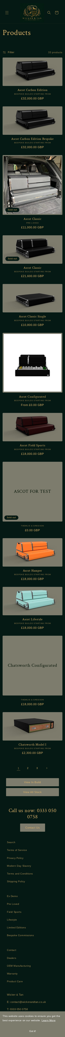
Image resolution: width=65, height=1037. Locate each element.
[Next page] (46, 768)
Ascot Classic (32, 219)
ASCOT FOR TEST (32, 491)
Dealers (11, 958)
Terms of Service (17, 850)
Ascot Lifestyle (32, 619)
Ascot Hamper (32, 571)
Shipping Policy (16, 881)
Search (11, 842)
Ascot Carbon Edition (33, 90)
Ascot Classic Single (32, 316)
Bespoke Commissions (20, 935)
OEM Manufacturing (19, 965)
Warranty (12, 973)
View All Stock (32, 792)
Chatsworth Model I (32, 745)
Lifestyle (12, 919)
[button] (7, 12)
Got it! (32, 1031)
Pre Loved (13, 904)
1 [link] (18, 768)
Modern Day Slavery (19, 865)
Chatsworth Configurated (32, 665)
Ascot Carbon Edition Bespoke (32, 139)
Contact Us (32, 827)
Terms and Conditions (20, 873)
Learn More (48, 1020)
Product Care (15, 981)
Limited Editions (16, 927)
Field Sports (14, 912)
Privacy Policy (15, 858)
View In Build (32, 782)
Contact (11, 950)
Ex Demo (12, 896)
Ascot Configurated (32, 397)
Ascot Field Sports (32, 445)
